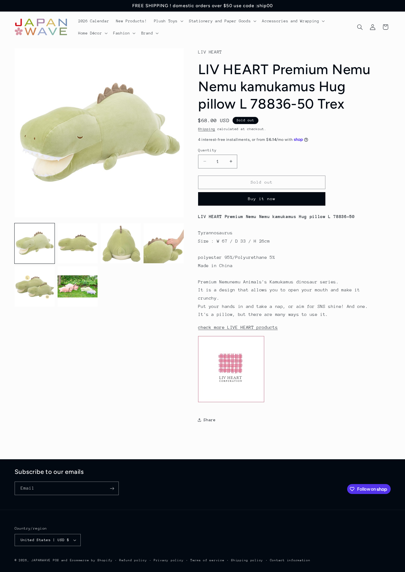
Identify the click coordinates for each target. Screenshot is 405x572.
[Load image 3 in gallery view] (121, 243)
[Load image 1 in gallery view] (35, 243)
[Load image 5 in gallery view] (35, 286)
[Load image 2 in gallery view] (78, 243)
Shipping (206, 129)
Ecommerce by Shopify (91, 560)
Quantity (207, 150)
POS (56, 560)
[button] (167, 21)
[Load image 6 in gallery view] (78, 286)
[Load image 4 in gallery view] (164, 243)
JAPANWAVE (41, 560)
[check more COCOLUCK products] (231, 401)
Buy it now (262, 198)
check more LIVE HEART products (238, 327)
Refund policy (133, 560)
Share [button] (209, 419)
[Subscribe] (112, 488)
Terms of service (207, 560)
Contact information (290, 560)
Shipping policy (247, 560)
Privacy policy (168, 560)
